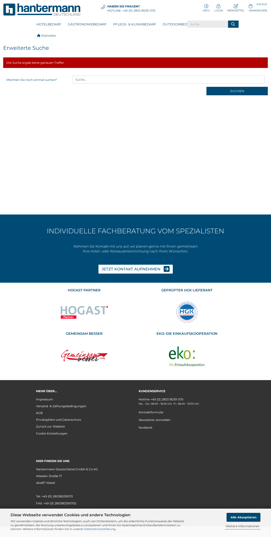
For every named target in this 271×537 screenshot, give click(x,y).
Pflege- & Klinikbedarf (134, 24)
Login (218, 10)
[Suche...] (233, 24)
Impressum (44, 399)
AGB (39, 413)
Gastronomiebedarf (87, 24)
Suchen (237, 91)
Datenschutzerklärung (100, 529)
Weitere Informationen (243, 526)
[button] (258, 7)
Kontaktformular (151, 412)
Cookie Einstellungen (51, 433)
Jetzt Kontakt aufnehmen (132, 269)
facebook (145, 427)
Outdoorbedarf (178, 24)
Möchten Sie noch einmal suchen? (31, 80)
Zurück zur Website (50, 426)
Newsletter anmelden (154, 420)
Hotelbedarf (48, 24)
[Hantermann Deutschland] (43, 9)
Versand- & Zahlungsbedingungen (61, 406)
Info (206, 10)
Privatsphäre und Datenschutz (58, 420)
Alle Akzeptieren (244, 517)
